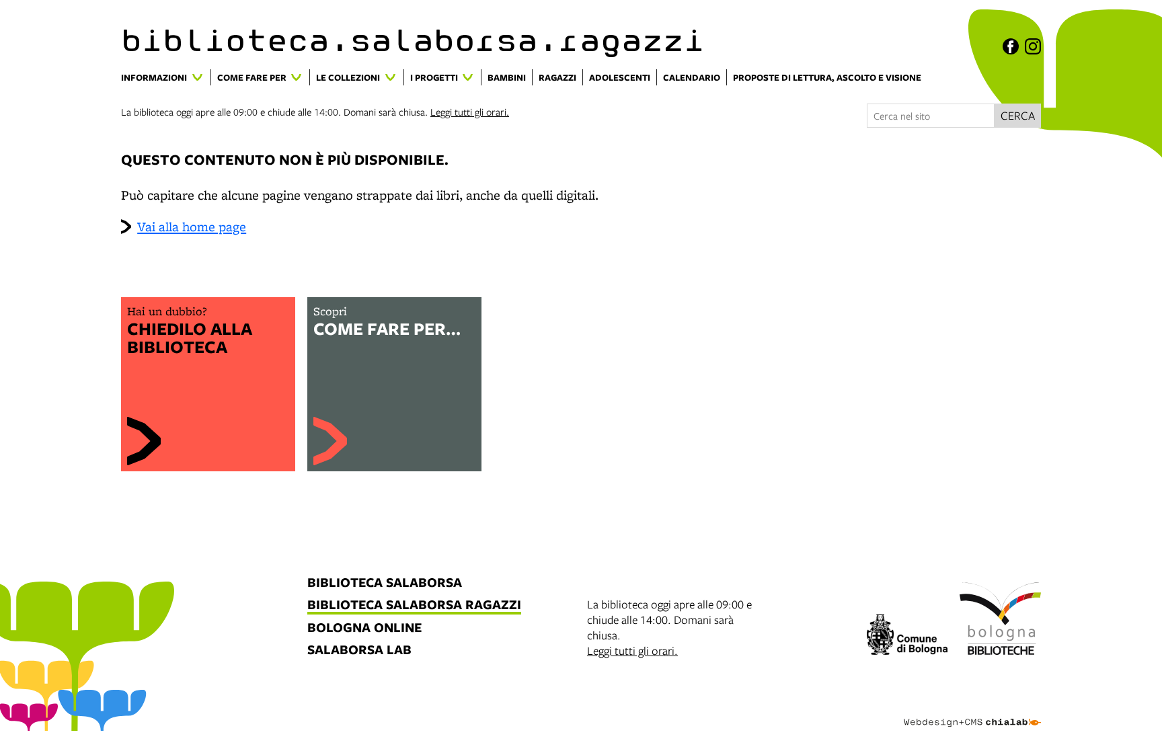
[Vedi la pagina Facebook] (1011, 46)
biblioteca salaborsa (384, 583)
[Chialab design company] (972, 710)
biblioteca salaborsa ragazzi (414, 605)
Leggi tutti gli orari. (469, 111)
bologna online (364, 628)
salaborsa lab (359, 650)
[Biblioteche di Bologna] (1000, 620)
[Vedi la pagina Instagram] (1033, 46)
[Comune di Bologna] (907, 636)
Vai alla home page (191, 226)
